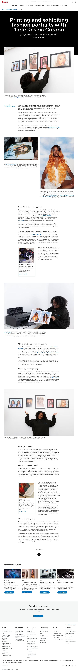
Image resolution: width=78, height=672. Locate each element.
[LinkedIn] (69, 665)
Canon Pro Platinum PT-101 (15, 163)
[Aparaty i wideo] (18, 5)
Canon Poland (5, 665)
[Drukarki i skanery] (34, 5)
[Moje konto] (72, 2)
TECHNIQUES (6, 580)
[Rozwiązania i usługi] (44, 5)
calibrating (21, 220)
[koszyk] (75, 2)
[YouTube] (75, 665)
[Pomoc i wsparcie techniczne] (59, 5)
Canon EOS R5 (53, 195)
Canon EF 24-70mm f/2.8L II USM (49, 196)
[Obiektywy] (24, 5)
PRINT (41, 580)
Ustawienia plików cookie (16, 662)
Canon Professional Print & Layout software (48, 352)
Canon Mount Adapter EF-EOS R (67, 195)
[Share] (39, 554)
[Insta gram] (66, 665)
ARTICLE (59, 580)
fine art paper (55, 377)
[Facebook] (63, 665)
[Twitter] (72, 665)
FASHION (39, 15)
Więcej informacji (9, 592)
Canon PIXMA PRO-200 (16, 97)
